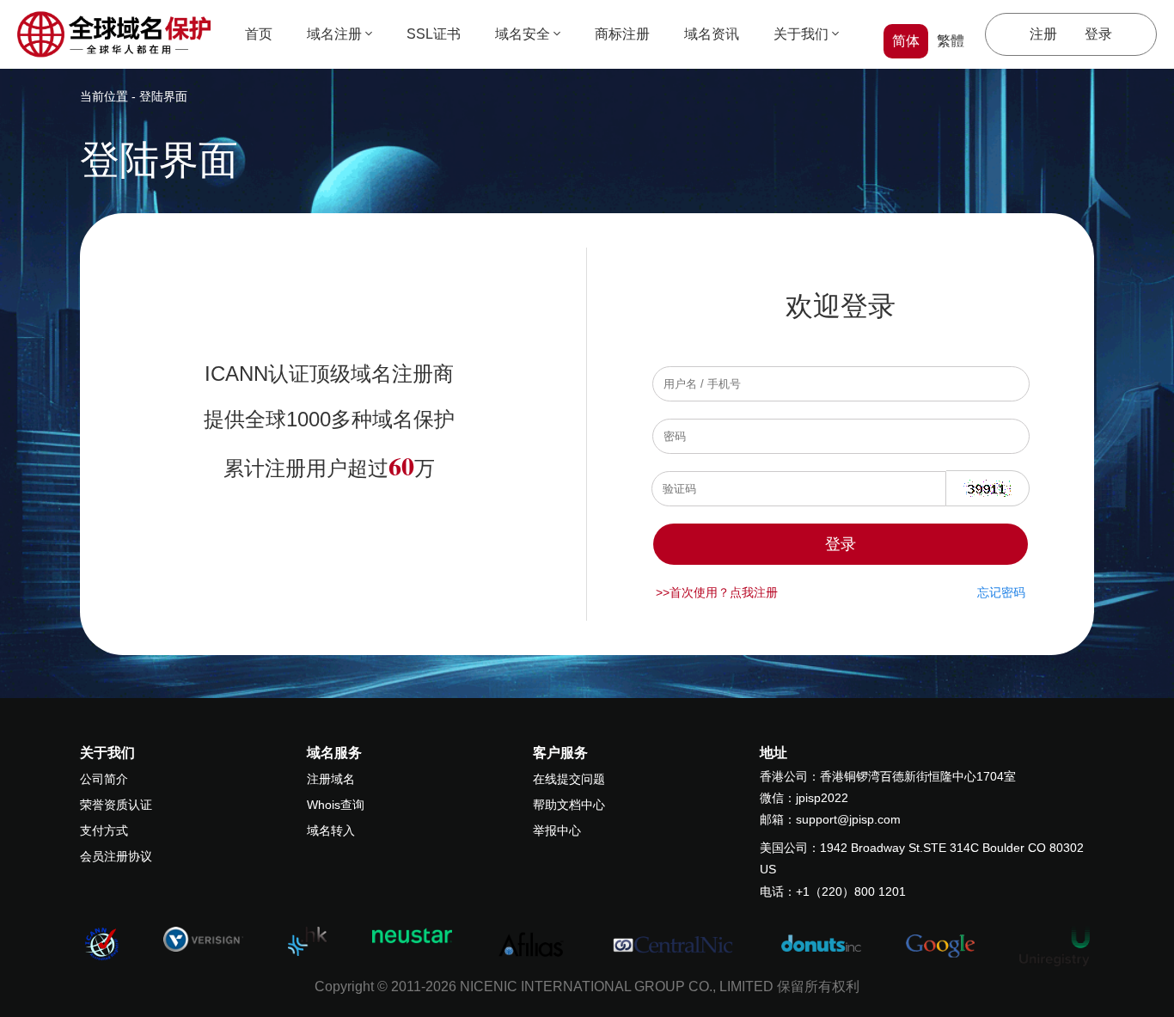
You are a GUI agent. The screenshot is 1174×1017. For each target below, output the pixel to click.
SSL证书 (434, 34)
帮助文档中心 (569, 805)
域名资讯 (711, 34)
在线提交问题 (569, 779)
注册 (1043, 34)
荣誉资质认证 (116, 805)
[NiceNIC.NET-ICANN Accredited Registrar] (101, 943)
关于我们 (801, 34)
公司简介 (104, 779)
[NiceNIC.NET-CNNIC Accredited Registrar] (203, 938)
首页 (258, 34)
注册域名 (331, 779)
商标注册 (622, 34)
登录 (1098, 34)
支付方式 (104, 830)
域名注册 (334, 34)
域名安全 (522, 34)
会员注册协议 (116, 856)
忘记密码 (1001, 592)
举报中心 (557, 830)
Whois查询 (335, 805)
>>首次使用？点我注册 (717, 592)
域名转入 (331, 830)
